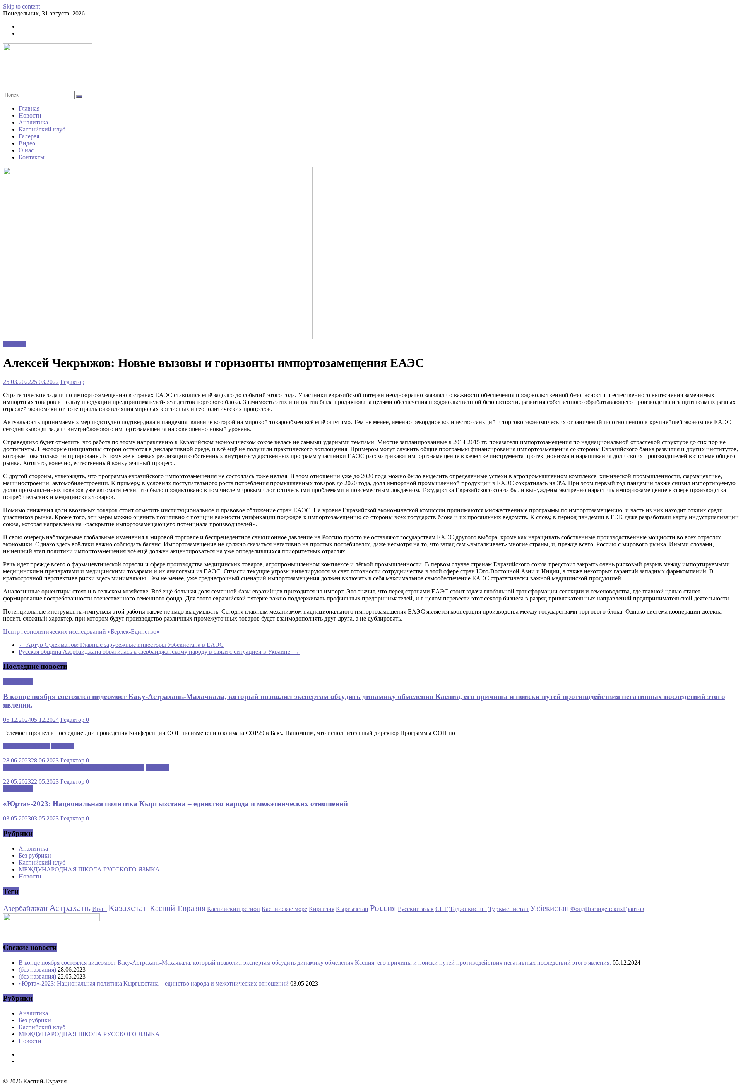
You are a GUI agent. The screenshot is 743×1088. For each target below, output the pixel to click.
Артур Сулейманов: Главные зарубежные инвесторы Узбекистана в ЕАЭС (121, 644)
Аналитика (33, 122)
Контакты (32, 157)
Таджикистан (468, 908)
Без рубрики (35, 855)
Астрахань (70, 908)
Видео (27, 143)
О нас (26, 150)
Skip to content (21, 6)
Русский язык (416, 909)
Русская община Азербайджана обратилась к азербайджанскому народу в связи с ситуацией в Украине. (159, 651)
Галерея (29, 136)
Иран (99, 908)
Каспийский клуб (42, 129)
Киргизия (321, 909)
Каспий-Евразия (177, 908)
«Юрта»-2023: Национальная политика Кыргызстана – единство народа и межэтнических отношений (175, 804)
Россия (383, 908)
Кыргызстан (352, 909)
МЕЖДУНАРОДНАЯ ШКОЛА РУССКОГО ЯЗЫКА (73, 767)
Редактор (72, 382)
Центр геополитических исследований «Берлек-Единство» (81, 631)
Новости (30, 115)
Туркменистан (508, 908)
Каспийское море (284, 909)
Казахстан (128, 908)
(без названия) (37, 969)
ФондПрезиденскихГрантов (607, 909)
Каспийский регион (233, 909)
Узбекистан (549, 908)
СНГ (441, 909)
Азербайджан (25, 908)
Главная (29, 108)
